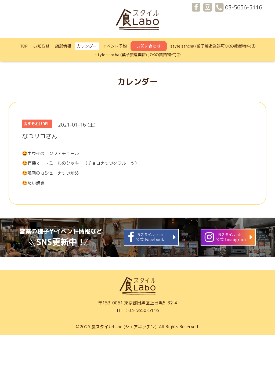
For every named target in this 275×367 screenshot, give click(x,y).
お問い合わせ (148, 46)
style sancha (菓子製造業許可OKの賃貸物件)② (137, 54)
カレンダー (87, 46)
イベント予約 (115, 46)
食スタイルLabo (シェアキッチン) (124, 327)
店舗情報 (63, 46)
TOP (24, 46)
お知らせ (41, 46)
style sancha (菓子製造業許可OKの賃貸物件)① (212, 46)
